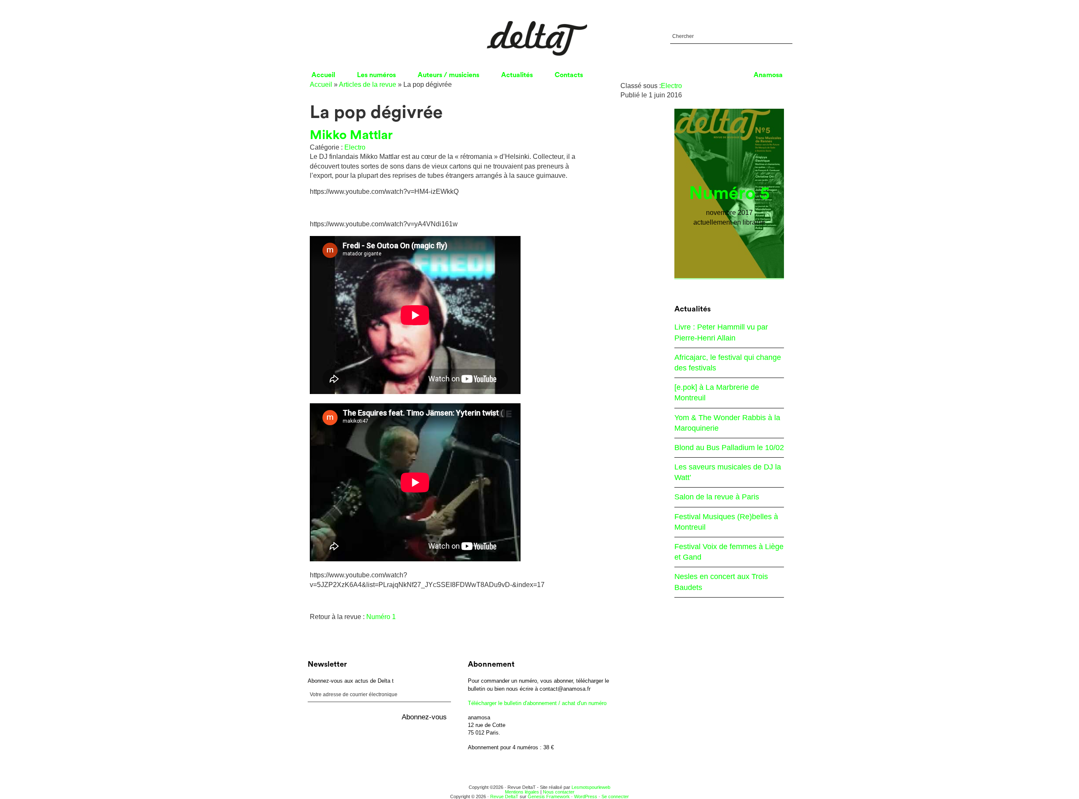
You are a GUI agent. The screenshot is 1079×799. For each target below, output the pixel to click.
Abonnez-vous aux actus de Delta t (351, 681)
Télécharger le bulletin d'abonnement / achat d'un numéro (537, 703)
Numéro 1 (381, 616)
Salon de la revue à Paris (716, 497)
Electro (354, 147)
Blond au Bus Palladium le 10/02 (729, 447)
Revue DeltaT (504, 796)
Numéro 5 (729, 193)
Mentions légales (522, 791)
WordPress (585, 796)
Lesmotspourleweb (591, 787)
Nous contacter (558, 791)
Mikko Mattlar (351, 135)
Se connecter (615, 796)
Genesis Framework (549, 796)
